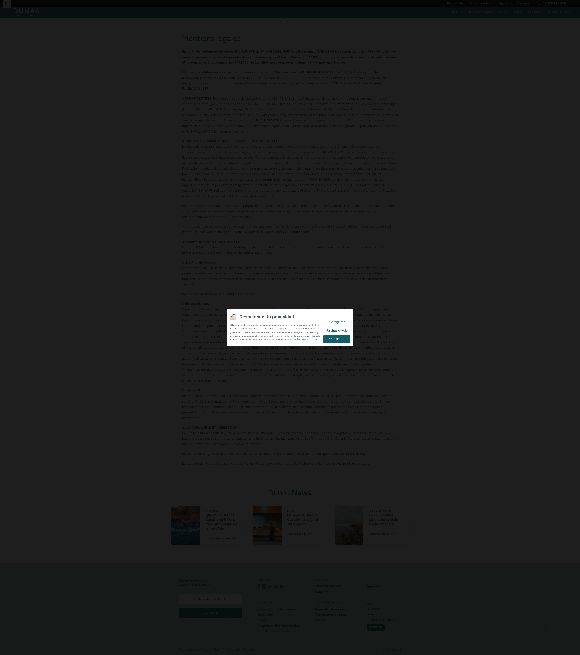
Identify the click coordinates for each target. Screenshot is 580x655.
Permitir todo (337, 339)
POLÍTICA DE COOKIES (305, 339)
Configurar (337, 322)
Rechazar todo (337, 330)
